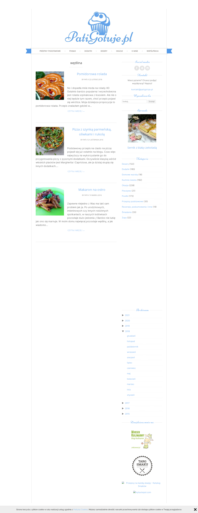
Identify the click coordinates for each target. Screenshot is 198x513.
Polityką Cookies (80, 509)
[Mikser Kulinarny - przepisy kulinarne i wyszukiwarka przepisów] (142, 448)
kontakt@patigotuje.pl (142, 89)
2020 (127, 320)
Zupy (124, 217)
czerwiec (131, 368)
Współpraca (153, 51)
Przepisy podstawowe (50, 51)
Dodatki (88, 51)
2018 (127, 331)
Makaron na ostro (91, 189)
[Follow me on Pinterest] (142, 68)
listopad (131, 341)
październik (132, 346)
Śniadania (127, 212)
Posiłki (72, 51)
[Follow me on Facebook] (136, 68)
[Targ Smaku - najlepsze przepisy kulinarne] (142, 477)
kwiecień (131, 379)
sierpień (131, 357)
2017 (127, 403)
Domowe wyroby (130, 174)
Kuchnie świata (129, 180)
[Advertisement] (142, 265)
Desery (104, 51)
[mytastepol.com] (142, 492)
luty (129, 389)
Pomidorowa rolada (92, 74)
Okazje (119, 51)
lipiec (129, 362)
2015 (127, 414)
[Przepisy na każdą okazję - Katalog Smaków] (142, 486)
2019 (127, 326)
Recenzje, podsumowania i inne (137, 207)
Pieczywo (126, 190)
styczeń (131, 395)
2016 (127, 408)
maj (129, 373)
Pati (85, 79)
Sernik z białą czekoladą (142, 147)
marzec (130, 384)
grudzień (131, 336)
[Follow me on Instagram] (147, 68)
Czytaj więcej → (76, 111)
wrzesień (131, 352)
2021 (127, 315)
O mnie (135, 51)
